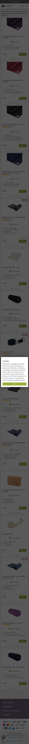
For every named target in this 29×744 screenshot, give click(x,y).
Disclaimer (22, 735)
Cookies (19, 737)
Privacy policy (12, 737)
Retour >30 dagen (15, 1)
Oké (14, 384)
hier (23, 372)
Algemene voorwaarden (11, 735)
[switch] (3, 742)
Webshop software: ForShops (14, 741)
